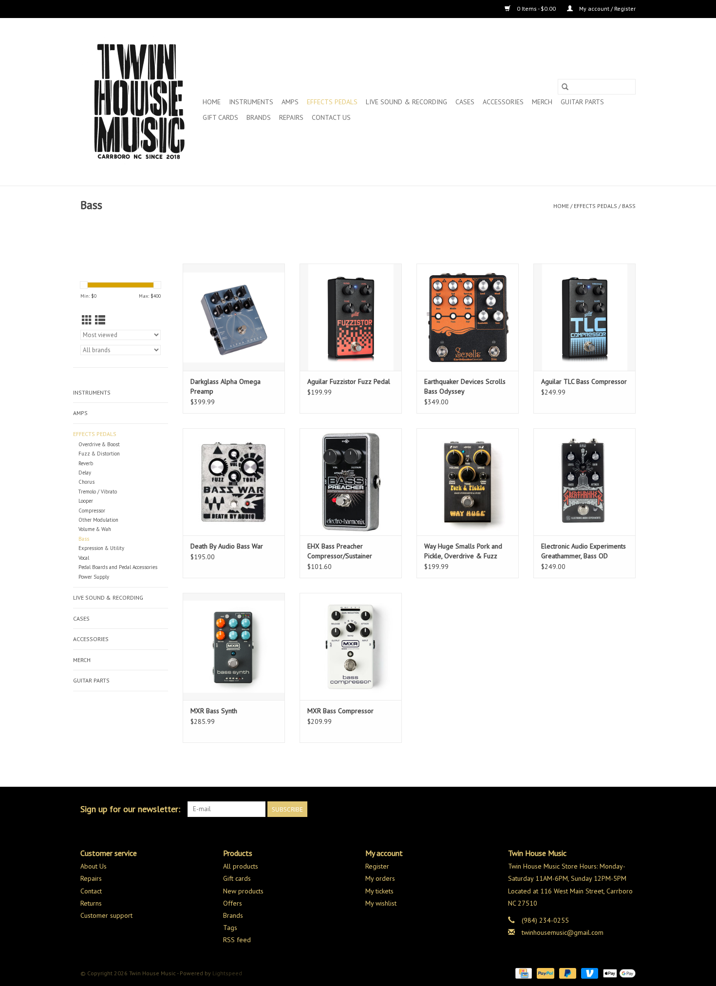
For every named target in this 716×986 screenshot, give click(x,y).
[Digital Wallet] (618, 972)
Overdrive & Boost (99, 444)
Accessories (503, 101)
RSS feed (237, 939)
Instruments (251, 101)
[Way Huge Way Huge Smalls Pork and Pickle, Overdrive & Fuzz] (467, 481)
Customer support (106, 915)
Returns (91, 903)
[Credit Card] (522, 972)
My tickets (379, 891)
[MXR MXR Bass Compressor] (351, 646)
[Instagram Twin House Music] (628, 809)
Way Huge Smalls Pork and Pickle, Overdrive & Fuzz (463, 551)
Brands (258, 117)
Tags (230, 927)
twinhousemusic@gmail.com (562, 932)
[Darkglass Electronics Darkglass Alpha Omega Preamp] (234, 317)
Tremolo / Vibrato (97, 491)
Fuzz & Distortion (99, 453)
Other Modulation (98, 519)
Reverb (85, 463)
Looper (85, 500)
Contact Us (331, 117)
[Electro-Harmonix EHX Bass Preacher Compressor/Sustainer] (351, 481)
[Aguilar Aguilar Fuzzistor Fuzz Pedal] (351, 317)
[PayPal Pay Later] (567, 972)
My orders (380, 878)
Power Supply (93, 576)
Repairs (291, 117)
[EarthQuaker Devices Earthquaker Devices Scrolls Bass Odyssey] (467, 317)
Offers (232, 903)
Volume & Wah (94, 529)
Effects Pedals (332, 101)
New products (243, 891)
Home (212, 101)
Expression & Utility (101, 548)
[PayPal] (544, 972)
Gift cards (220, 117)
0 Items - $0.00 (536, 8)
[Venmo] (589, 972)
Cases (464, 101)
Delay (84, 472)
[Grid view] (87, 320)
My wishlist (380, 903)
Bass (629, 205)
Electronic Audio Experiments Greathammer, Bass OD (583, 551)
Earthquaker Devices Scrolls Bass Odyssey (465, 386)
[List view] (100, 320)
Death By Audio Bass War (226, 546)
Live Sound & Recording (406, 101)
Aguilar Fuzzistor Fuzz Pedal (348, 381)
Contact (91, 891)
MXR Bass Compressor (340, 710)
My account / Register (607, 8)
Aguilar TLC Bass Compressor (584, 381)
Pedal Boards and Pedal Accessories (117, 567)
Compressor (91, 510)
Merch (542, 101)
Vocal (83, 557)
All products (240, 866)
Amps (290, 101)
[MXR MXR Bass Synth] (234, 646)
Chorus (86, 481)
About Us (93, 866)
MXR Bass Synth (213, 710)
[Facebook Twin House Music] (610, 809)
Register (377, 866)
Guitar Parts (582, 101)
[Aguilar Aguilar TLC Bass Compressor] (584, 317)
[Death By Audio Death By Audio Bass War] (234, 481)
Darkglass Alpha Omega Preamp (225, 386)
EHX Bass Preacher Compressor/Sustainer (339, 551)
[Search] (565, 87)
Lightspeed (227, 973)
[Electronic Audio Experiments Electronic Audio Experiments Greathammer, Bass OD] (584, 481)
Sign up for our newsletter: (130, 809)
